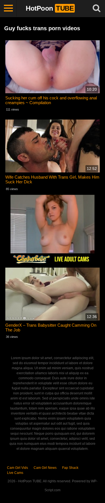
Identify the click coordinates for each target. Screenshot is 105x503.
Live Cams (15, 473)
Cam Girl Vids (17, 468)
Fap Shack (70, 468)
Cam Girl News (45, 468)
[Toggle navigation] (8, 8)
